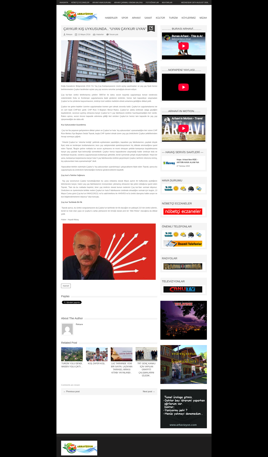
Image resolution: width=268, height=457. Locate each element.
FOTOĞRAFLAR (152, 2)
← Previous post (71, 391)
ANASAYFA (64, 2)
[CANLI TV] (182, 289)
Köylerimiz (189, 17)
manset (66, 286)
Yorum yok (113, 34)
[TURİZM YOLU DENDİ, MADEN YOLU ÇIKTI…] (72, 354)
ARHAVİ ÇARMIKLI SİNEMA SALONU (128, 2)
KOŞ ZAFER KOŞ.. (97, 363)
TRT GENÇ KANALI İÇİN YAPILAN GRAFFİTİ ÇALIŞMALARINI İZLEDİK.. (146, 369)
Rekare (79, 324)
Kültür (160, 17)
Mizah (203, 17)
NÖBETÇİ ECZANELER (80, 2)
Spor (124, 17)
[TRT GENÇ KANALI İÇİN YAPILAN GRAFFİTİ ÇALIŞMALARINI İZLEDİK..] (146, 354)
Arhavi (136, 17)
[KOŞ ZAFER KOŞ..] (97, 354)
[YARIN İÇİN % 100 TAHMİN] (182, 188)
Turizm (173, 17)
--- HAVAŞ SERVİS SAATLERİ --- (182, 152)
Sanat (148, 17)
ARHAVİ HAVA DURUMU (101, 2)
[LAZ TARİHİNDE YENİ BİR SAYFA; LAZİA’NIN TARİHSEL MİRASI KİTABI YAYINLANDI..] (121, 354)
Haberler (111, 17)
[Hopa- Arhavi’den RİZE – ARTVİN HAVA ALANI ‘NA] (169, 163)
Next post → (149, 391)
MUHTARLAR (167, 2)
